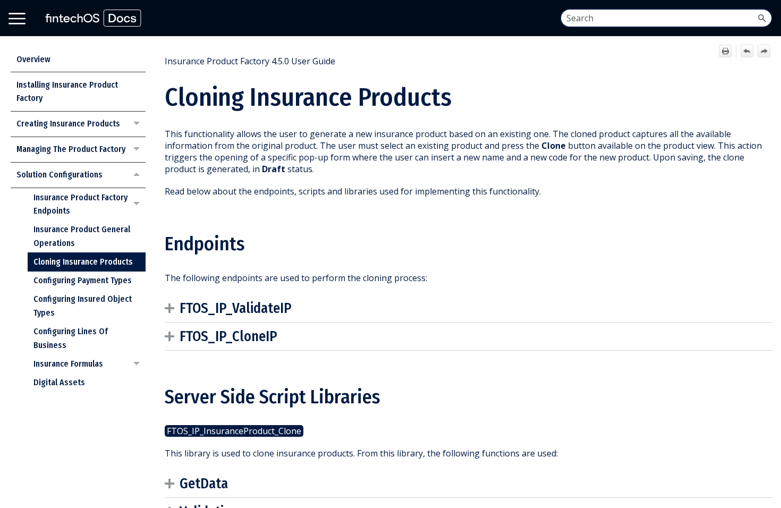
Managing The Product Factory (70, 149)
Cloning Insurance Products (83, 262)
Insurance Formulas (68, 364)
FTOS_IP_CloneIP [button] (228, 336)
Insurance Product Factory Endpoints (80, 204)
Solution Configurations (59, 175)
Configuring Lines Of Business (70, 338)
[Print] (725, 51)
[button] (761, 18)
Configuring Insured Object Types (82, 306)
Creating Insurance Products (68, 123)
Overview (33, 59)
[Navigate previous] (747, 51)
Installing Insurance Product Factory (67, 92)
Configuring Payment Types (82, 280)
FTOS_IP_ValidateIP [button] (236, 308)
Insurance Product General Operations (81, 236)
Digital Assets (59, 382)
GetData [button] (204, 483)
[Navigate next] (764, 51)
